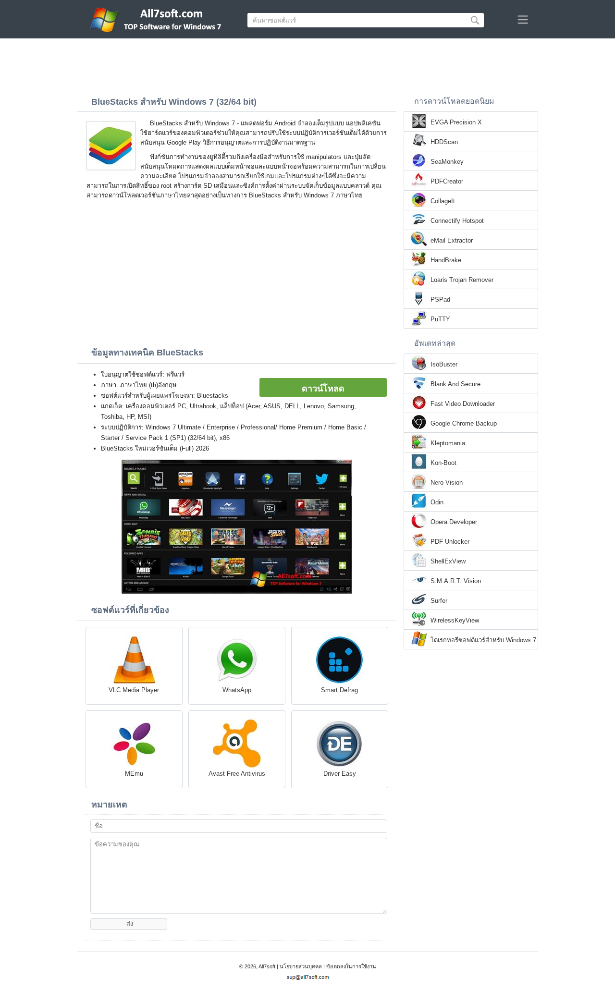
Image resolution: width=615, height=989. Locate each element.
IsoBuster (443, 364)
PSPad (440, 299)
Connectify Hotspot (457, 220)
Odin (436, 502)
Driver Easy (339, 773)
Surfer (438, 600)
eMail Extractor (451, 240)
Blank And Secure (455, 384)
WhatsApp (236, 690)
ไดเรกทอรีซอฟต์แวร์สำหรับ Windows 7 (483, 640)
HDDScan (444, 142)
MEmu (134, 773)
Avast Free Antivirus (237, 773)
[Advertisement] (307, 64)
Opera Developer (453, 521)
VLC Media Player (134, 690)
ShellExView (448, 561)
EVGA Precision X (456, 122)
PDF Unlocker (449, 541)
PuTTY (440, 319)
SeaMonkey (447, 161)
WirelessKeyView (454, 620)
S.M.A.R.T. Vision (455, 581)
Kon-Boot (443, 462)
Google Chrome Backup (463, 423)
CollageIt (442, 201)
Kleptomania (447, 443)
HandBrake (445, 260)
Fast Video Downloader (462, 403)
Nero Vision (446, 482)
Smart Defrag (339, 690)
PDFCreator (446, 181)
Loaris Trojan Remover (461, 279)
